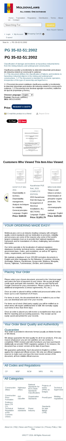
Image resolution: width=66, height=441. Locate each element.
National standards (22, 409)
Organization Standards (33, 397)
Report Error (44, 114)
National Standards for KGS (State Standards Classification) (34, 389)
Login (8, 34)
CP (6, 371)
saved (9, 37)
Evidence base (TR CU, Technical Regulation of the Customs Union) (9, 409)
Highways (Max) (22, 389)
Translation (20, 18)
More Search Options (55, 30)
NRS (41, 371)
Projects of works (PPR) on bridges (46, 389)
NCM (29, 371)
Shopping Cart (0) (34, 34)
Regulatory (31, 18)
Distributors (43, 18)
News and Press (26, 427)
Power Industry (31, 409)
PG (51, 371)
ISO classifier (21, 397)
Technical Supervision (59, 389)
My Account (18, 34)
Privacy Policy (51, 427)
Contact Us (39, 427)
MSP (18, 371)
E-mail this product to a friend (19, 114)
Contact (16, 20)
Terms (53, 18)
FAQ (16, 427)
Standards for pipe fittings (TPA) (46, 409)
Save (24, 121)
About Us (8, 427)
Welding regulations (58, 397)
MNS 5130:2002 (54, 187)
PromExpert (47, 397)
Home (11, 18)
